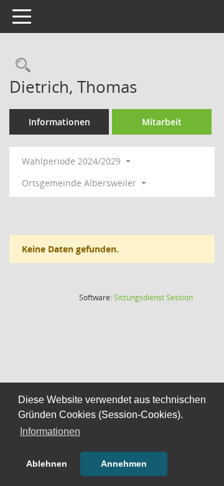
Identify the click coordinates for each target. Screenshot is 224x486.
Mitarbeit (162, 122)
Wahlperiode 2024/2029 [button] (72, 161)
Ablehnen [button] (46, 464)
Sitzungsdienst (153, 297)
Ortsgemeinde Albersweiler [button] (80, 183)
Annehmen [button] (124, 464)
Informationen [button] (50, 431)
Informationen (59, 122)
